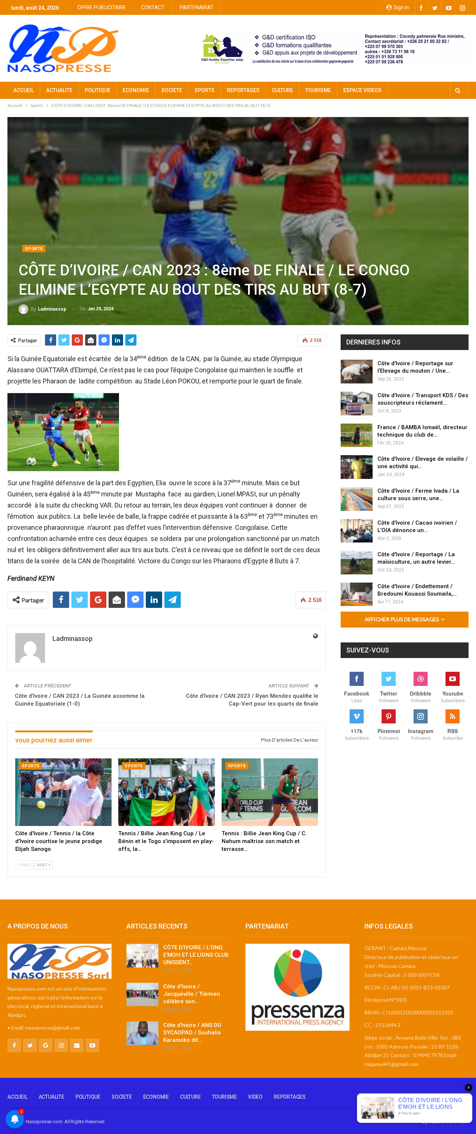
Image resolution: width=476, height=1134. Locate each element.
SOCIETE (171, 90)
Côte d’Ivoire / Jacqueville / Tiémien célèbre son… (191, 994)
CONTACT (153, 7)
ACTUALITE (59, 90)
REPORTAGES (243, 90)
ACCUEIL (23, 90)
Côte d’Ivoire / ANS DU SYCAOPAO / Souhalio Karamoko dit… (192, 1032)
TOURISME (318, 90)
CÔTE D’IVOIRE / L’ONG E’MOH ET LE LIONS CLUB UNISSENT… (196, 955)
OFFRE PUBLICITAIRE (101, 7)
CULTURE (282, 90)
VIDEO (255, 1097)
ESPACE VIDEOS (362, 90)
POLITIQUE (97, 90)
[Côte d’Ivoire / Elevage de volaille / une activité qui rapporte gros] (357, 467)
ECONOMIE (136, 90)
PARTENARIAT (197, 7)
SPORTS (204, 90)
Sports (34, 248)
